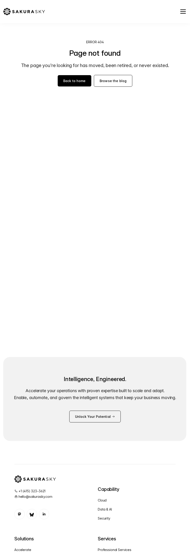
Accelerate (22, 550)
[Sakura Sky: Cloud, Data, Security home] (24, 11)
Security (104, 518)
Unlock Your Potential (93, 417)
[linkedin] (44, 514)
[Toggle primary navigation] (183, 11)
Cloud (102, 500)
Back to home (74, 81)
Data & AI (105, 509)
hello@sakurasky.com (35, 497)
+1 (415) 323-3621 (32, 491)
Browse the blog (113, 81)
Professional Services (114, 550)
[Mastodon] (19, 514)
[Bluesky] (32, 514)
